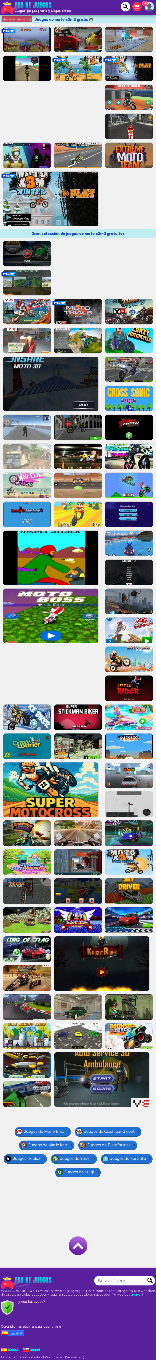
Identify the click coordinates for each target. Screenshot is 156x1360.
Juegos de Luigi (79, 1172)
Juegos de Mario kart (48, 1145)
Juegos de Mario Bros (44, 1131)
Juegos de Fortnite (128, 1158)
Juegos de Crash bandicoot (109, 1131)
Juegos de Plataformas (109, 1145)
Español (16, 1333)
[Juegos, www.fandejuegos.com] (26, 7)
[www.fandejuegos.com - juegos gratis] (26, 1282)
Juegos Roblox (26, 1158)
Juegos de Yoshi (75, 1158)
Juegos (134, 1294)
